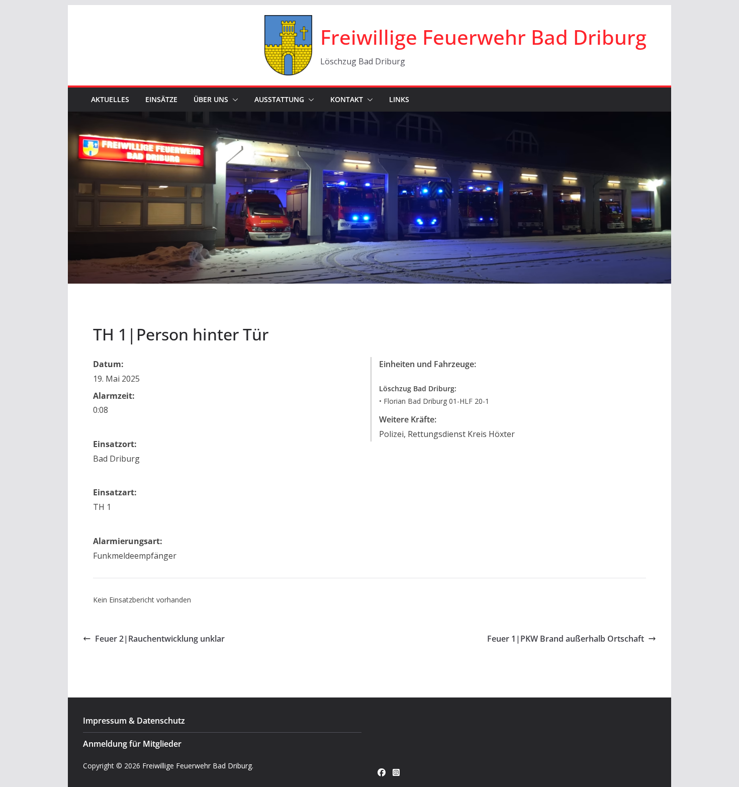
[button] (233, 100)
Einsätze (161, 99)
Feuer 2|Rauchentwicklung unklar (160, 638)
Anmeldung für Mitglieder (132, 743)
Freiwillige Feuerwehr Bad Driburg (483, 37)
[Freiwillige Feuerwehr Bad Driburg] (369, 118)
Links (399, 99)
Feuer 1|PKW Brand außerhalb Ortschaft (565, 638)
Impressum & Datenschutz (134, 720)
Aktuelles (110, 99)
